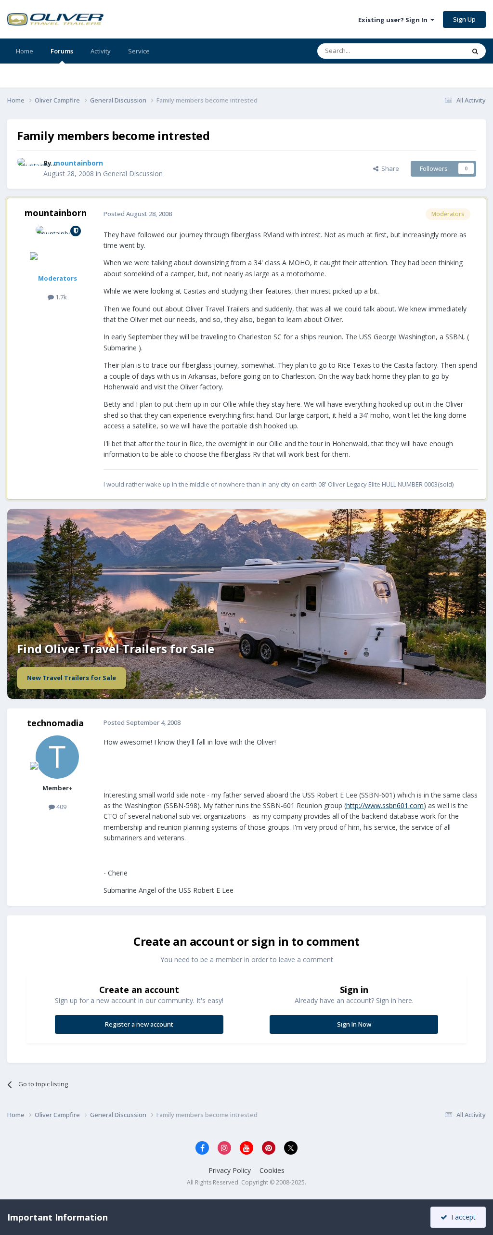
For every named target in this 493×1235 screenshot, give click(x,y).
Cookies (272, 1170)
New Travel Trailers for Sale (71, 677)
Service (139, 51)
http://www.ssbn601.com (385, 805)
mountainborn (56, 213)
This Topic (438, 51)
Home (24, 51)
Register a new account (139, 1024)
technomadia (55, 723)
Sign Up (464, 19)
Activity (101, 51)
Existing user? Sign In (394, 19)
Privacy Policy (229, 1170)
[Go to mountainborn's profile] (27, 168)
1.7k (60, 297)
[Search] (475, 51)
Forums (62, 51)
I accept (461, 1217)
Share (388, 168)
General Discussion (133, 173)
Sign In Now (354, 1024)
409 (60, 806)
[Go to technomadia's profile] (57, 757)
